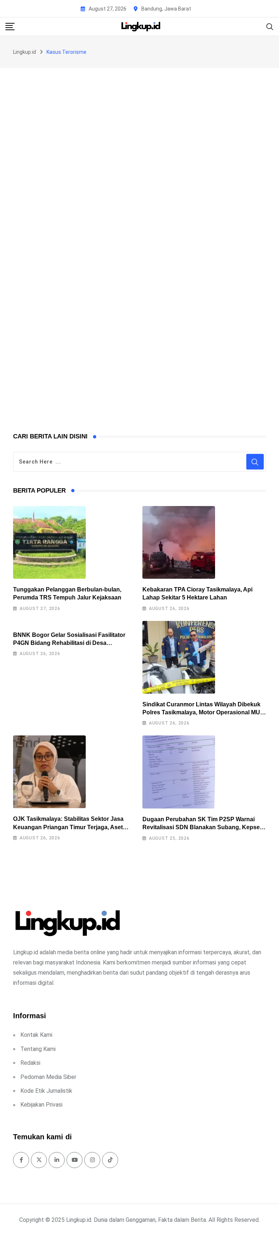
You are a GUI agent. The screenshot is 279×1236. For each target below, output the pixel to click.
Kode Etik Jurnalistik (46, 1090)
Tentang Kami (38, 1049)
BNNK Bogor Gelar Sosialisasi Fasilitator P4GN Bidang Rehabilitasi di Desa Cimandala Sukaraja (69, 643)
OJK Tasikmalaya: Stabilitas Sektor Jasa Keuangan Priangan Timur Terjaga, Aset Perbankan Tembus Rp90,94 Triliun (68, 827)
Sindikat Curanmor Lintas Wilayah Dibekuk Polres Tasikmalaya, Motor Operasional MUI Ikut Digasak (202, 712)
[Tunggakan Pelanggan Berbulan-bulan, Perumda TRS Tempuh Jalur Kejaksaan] (49, 542)
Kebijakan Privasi (41, 1104)
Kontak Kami (36, 1034)
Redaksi (30, 1062)
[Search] (270, 26)
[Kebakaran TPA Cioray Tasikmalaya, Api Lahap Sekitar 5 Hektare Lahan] (178, 542)
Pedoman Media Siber (48, 1077)
